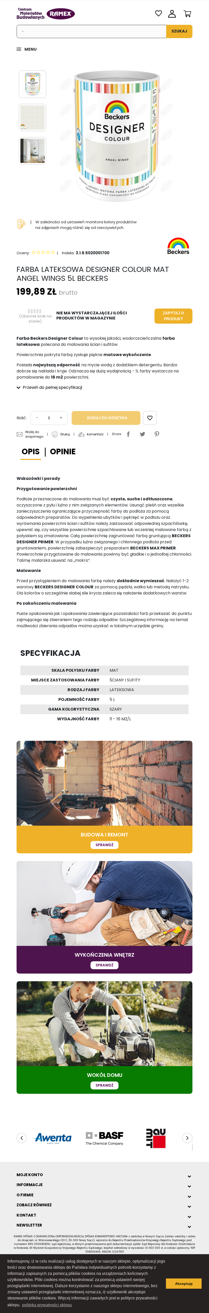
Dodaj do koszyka (107, 418)
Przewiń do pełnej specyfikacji (52, 387)
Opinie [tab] (63, 451)
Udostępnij (128, 434)
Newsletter (29, 1225)
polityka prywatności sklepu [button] (47, 1305)
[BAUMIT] (156, 1138)
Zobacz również (34, 1205)
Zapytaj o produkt (173, 316)
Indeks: (68, 253)
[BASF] (104, 1138)
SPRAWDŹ (104, 844)
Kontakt (26, 1215)
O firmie (25, 1195)
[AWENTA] (52, 1138)
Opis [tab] (31, 451)
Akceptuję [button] (184, 1284)
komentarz (95, 434)
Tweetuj (142, 434)
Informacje (30, 1184)
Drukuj (65, 434)
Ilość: (22, 418)
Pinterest (157, 434)
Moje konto (30, 1174)
